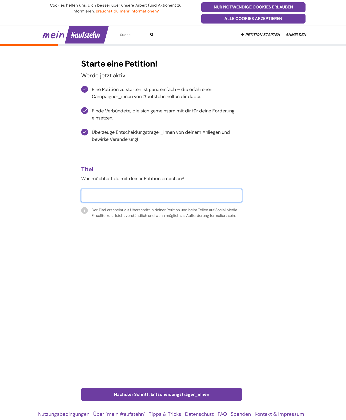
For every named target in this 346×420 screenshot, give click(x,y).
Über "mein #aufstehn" (119, 414)
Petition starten (262, 34)
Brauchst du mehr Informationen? (127, 11)
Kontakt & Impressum (279, 414)
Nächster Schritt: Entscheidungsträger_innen (161, 394)
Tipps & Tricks (165, 414)
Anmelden (296, 34)
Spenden (241, 414)
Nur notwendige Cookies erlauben (253, 7)
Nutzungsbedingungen (63, 414)
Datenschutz (199, 414)
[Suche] (152, 34)
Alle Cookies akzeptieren (253, 18)
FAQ (222, 414)
